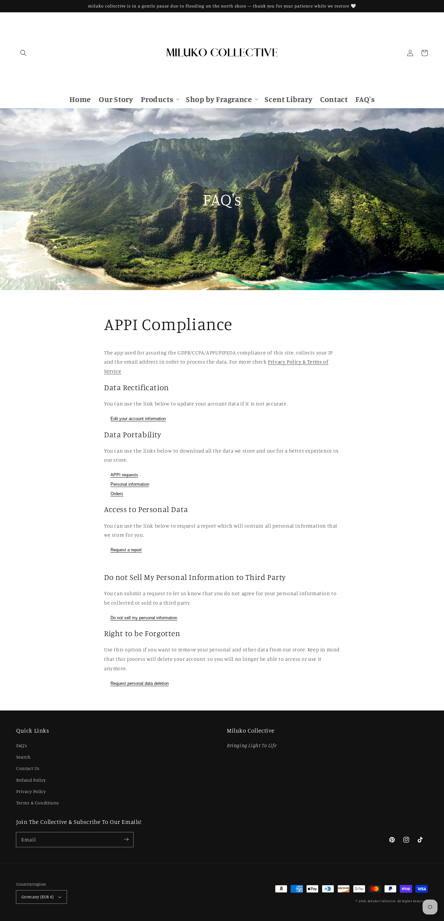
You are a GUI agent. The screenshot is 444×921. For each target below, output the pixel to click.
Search (23, 757)
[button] (23, 53)
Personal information (130, 484)
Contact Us (28, 768)
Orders (117, 493)
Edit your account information (138, 418)
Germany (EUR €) (37, 896)
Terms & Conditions (37, 802)
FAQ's (21, 745)
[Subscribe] (126, 839)
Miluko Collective (382, 901)
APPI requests (124, 474)
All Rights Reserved (412, 901)
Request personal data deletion (140, 683)
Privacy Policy (31, 791)
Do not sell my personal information (144, 617)
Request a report (126, 549)
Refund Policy (31, 780)
